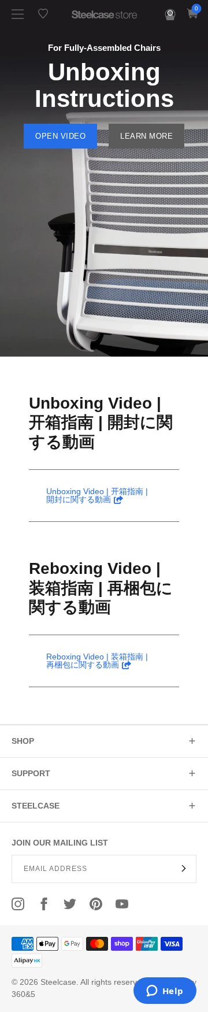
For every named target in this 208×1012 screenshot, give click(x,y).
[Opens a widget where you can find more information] (164, 991)
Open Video (60, 136)
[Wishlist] (43, 13)
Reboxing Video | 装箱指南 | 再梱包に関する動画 (101, 587)
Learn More (146, 136)
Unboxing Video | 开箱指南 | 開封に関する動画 (101, 422)
